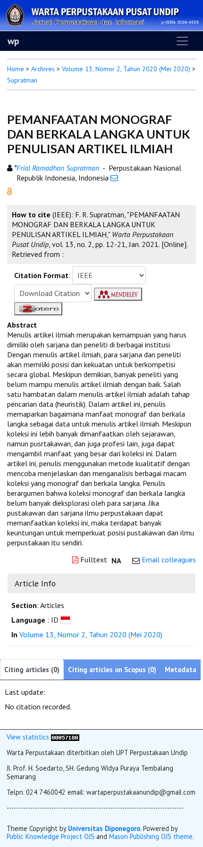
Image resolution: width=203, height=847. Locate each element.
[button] (9, 190)
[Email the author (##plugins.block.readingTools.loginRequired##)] (114, 177)
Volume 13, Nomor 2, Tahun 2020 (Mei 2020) (126, 69)
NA (116, 560)
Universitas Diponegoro (104, 828)
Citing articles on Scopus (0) (112, 669)
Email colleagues (169, 559)
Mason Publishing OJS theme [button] (151, 836)
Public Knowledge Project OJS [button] (50, 836)
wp (13, 41)
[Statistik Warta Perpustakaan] (65, 736)
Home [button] (15, 69)
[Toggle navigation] (182, 41)
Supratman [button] (22, 80)
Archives (43, 69)
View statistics (28, 736)
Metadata (180, 669)
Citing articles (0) (31, 669)
